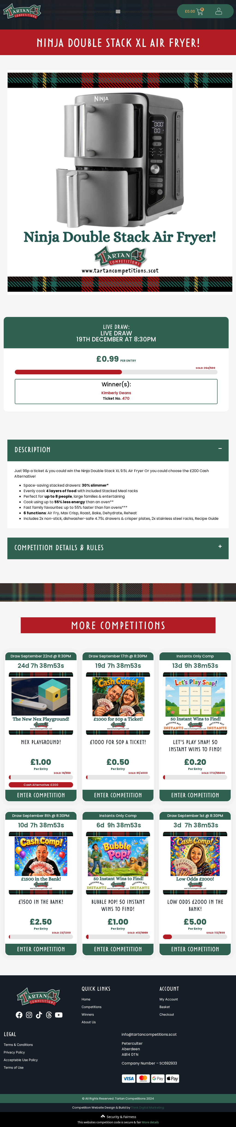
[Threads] (48, 1015)
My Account (168, 999)
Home (86, 999)
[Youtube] (58, 1015)
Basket (164, 1007)
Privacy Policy (14, 1052)
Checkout (166, 1014)
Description (32, 450)
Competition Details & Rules (59, 548)
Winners (88, 1014)
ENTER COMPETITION (41, 796)
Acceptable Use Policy (21, 1060)
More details (150, 1122)
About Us (89, 1022)
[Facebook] (19, 1015)
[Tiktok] (38, 1015)
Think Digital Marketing (147, 1107)
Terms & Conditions (18, 1045)
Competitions (91, 1007)
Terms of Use (14, 1067)
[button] (118, 11)
